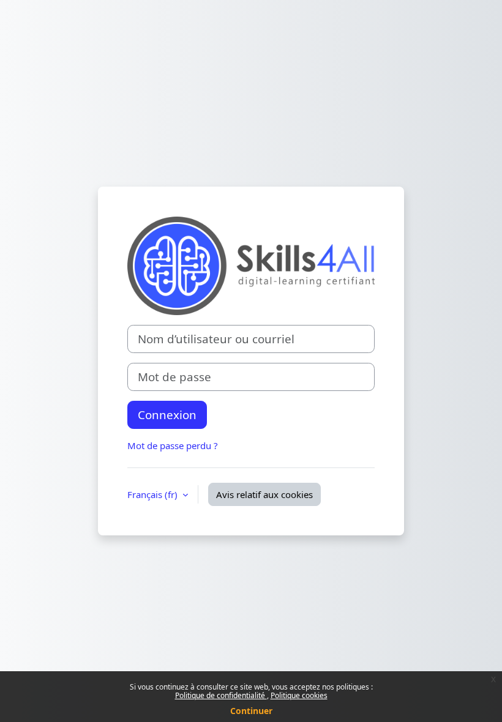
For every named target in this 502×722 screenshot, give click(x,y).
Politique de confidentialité (221, 695)
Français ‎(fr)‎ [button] (153, 494)
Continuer (251, 710)
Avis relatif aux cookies (264, 494)
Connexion (167, 414)
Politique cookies (299, 695)
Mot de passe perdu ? (172, 445)
